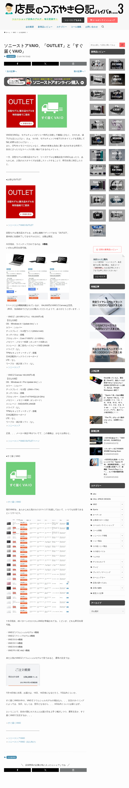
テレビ (95, 567)
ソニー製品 (97, 541)
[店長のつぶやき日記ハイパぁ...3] (64, 8)
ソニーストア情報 (100, 535)
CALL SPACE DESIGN (102, 499)
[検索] (122, 45)
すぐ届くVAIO (14, 501)
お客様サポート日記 (101, 520)
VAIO (95, 504)
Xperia (95, 509)
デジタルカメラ (99, 561)
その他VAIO (11, 56)
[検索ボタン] (102, 27)
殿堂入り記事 (98, 593)
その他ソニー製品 (100, 546)
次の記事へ (12, 71)
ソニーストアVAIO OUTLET (20, 225)
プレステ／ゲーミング (101, 572)
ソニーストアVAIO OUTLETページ (23, 440)
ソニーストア (14, 367)
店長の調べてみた (100, 582)
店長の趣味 (97, 588)
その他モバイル (99, 551)
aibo (94, 494)
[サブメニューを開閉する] (122, 504)
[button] (17, 64)
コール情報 (97, 530)
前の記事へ (79, 71)
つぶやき (96, 556)
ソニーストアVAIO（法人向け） (22, 741)
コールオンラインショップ (103, 525)
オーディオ (97, 514)
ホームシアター (99, 577)
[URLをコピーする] (73, 64)
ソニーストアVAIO (16, 738)
